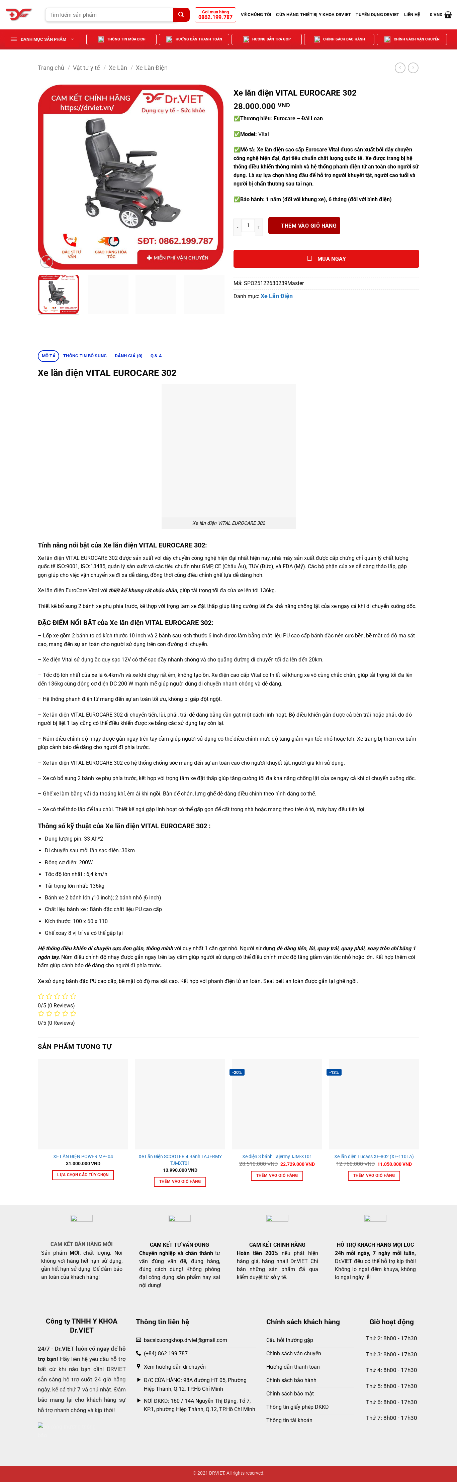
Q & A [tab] (156, 355)
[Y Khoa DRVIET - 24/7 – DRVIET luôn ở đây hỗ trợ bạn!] (20, 14)
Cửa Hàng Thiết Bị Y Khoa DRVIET (313, 14)
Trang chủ (51, 67)
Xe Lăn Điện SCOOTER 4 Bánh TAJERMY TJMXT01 (180, 1160)
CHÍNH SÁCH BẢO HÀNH (344, 39)
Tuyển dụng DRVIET (377, 14)
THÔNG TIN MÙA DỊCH (126, 39)
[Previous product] (413, 68)
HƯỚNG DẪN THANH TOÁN (199, 39)
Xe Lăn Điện (152, 67)
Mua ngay (331, 259)
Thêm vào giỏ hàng (309, 226)
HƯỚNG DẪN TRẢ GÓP (271, 39)
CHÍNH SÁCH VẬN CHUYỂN (417, 39)
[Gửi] (181, 15)
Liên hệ (412, 14)
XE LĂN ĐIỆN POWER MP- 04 (83, 1156)
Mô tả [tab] (49, 355)
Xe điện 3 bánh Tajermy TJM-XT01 (277, 1156)
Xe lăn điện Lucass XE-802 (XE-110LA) (374, 1156)
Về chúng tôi (256, 14)
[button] (441, 14)
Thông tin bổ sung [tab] (85, 355)
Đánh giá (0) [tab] (129, 355)
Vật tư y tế (86, 67)
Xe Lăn (118, 67)
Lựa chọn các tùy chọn (82, 1174)
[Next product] (400, 68)
